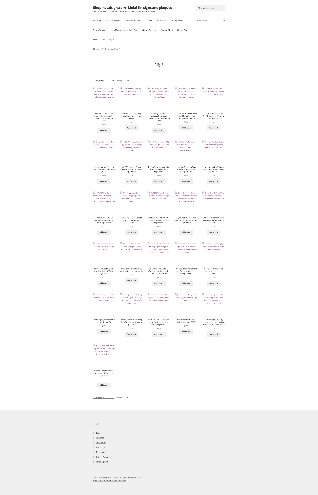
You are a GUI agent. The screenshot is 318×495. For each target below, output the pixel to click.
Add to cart (104, 130)
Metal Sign (97, 20)
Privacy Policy (102, 457)
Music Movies (161, 20)
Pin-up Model (177, 20)
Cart (98, 433)
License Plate (183, 30)
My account (101, 452)
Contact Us (101, 442)
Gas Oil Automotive (133, 20)
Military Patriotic (149, 30)
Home (98, 49)
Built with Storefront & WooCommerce (109, 480)
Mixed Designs (109, 39)
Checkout (100, 437)
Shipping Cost (102, 461)
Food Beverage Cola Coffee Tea (124, 30)
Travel (95, 39)
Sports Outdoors (100, 30)
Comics (149, 20)
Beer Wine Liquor (113, 20)
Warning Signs (167, 30)
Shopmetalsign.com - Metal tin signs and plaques (132, 7)
